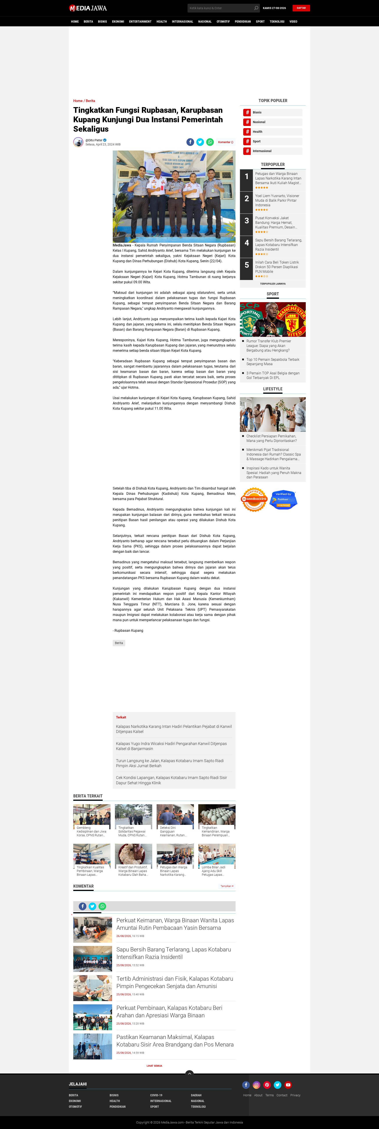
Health (162, 21)
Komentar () (225, 142)
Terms (269, 1095)
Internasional (182, 21)
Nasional (205, 21)
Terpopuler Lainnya (273, 283)
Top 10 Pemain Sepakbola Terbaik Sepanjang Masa (273, 361)
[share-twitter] (200, 142)
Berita (88, 21)
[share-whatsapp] (210, 142)
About (258, 1095)
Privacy (295, 1095)
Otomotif (223, 21)
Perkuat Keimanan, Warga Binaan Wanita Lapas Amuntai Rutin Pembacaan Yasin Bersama (175, 924)
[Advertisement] (189, 60)
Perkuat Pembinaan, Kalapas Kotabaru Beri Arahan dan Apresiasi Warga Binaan (169, 1012)
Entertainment (140, 21)
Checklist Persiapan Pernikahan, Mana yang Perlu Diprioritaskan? (272, 438)
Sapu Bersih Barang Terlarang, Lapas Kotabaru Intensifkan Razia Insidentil (173, 953)
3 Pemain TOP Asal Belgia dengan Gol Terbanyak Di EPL (273, 375)
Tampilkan (226, 886)
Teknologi (277, 21)
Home (75, 21)
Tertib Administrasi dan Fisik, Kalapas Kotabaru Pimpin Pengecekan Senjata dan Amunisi (174, 982)
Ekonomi (118, 21)
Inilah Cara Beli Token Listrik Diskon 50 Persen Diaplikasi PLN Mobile (277, 267)
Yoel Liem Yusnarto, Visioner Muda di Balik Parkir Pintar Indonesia (277, 200)
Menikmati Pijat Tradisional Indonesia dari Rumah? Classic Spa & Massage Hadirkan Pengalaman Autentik (274, 454)
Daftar (301, 8)
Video (293, 21)
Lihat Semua (154, 1065)
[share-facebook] (190, 142)
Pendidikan (243, 21)
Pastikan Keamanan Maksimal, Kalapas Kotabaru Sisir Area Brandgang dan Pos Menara (175, 1041)
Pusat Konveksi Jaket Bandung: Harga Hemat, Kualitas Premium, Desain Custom (275, 223)
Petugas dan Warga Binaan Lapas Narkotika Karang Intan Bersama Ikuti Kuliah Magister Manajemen (278, 178)
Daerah (196, 1095)
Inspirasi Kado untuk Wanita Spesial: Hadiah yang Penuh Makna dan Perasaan (274, 472)
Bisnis (102, 21)
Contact (282, 1095)
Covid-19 (156, 1095)
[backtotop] (189, 1074)
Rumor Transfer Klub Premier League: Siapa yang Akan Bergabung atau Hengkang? (269, 345)
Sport (260, 21)
